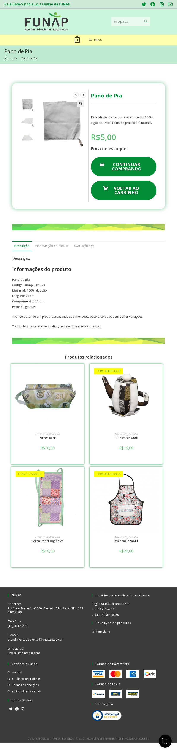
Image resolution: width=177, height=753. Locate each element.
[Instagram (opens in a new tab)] (161, 4)
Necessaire (48, 438)
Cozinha (133, 434)
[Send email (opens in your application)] (169, 4)
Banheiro (54, 434)
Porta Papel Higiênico (48, 541)
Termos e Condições (25, 685)
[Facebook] (17, 709)
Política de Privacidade (27, 691)
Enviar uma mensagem (24, 653)
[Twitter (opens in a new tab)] (143, 4)
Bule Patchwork (126, 438)
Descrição (22, 246)
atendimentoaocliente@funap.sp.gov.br (35, 639)
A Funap (17, 672)
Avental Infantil (126, 541)
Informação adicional (52, 246)
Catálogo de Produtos (26, 679)
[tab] (22, 246)
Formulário (103, 631)
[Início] (6, 58)
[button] (123, 166)
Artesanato (41, 434)
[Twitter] (11, 709)
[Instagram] (22, 709)
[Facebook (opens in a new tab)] (152, 4)
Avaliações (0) (84, 246)
